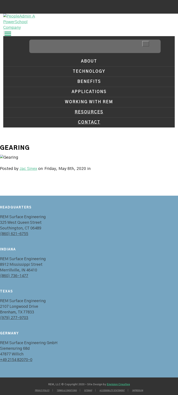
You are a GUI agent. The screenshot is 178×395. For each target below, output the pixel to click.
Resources (89, 112)
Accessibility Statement (112, 391)
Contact (89, 122)
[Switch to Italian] (19, 5)
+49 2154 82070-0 (16, 360)
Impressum (137, 391)
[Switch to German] (10, 5)
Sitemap (88, 391)
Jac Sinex (28, 169)
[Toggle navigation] (7, 33)
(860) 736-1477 (14, 276)
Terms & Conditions (67, 391)
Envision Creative (118, 384)
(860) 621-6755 (14, 234)
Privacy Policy (42, 391)
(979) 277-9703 (14, 318)
